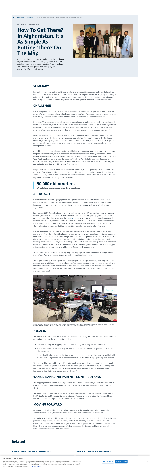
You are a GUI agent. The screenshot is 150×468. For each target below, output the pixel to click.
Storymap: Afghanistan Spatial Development (30, 451)
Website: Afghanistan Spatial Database (92, 451)
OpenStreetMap (73, 218)
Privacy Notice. (36, 466)
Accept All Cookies (121, 461)
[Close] (147, 461)
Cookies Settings (108, 461)
